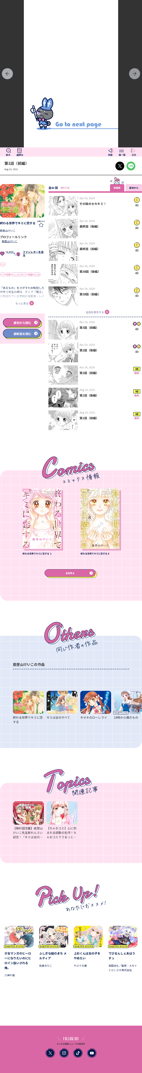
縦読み (20, 154)
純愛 (8, 274)
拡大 (8, 154)
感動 (30, 274)
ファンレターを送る (33, 253)
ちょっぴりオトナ (19, 274)
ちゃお (37, 274)
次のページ (18, 73)
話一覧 (122, 154)
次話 (110, 154)
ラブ (3, 264)
